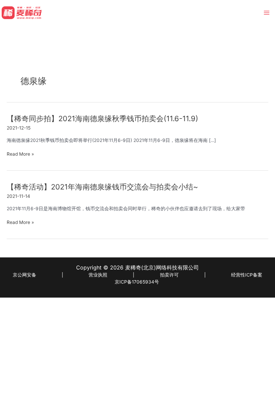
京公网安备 (24, 275)
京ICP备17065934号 (137, 282)
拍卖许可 (169, 275)
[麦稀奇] (22, 12)
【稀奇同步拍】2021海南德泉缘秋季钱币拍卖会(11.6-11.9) (102, 118)
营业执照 (98, 275)
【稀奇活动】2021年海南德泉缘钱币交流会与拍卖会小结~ (102, 186)
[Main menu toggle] (267, 13)
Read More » (20, 154)
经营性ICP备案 (246, 275)
